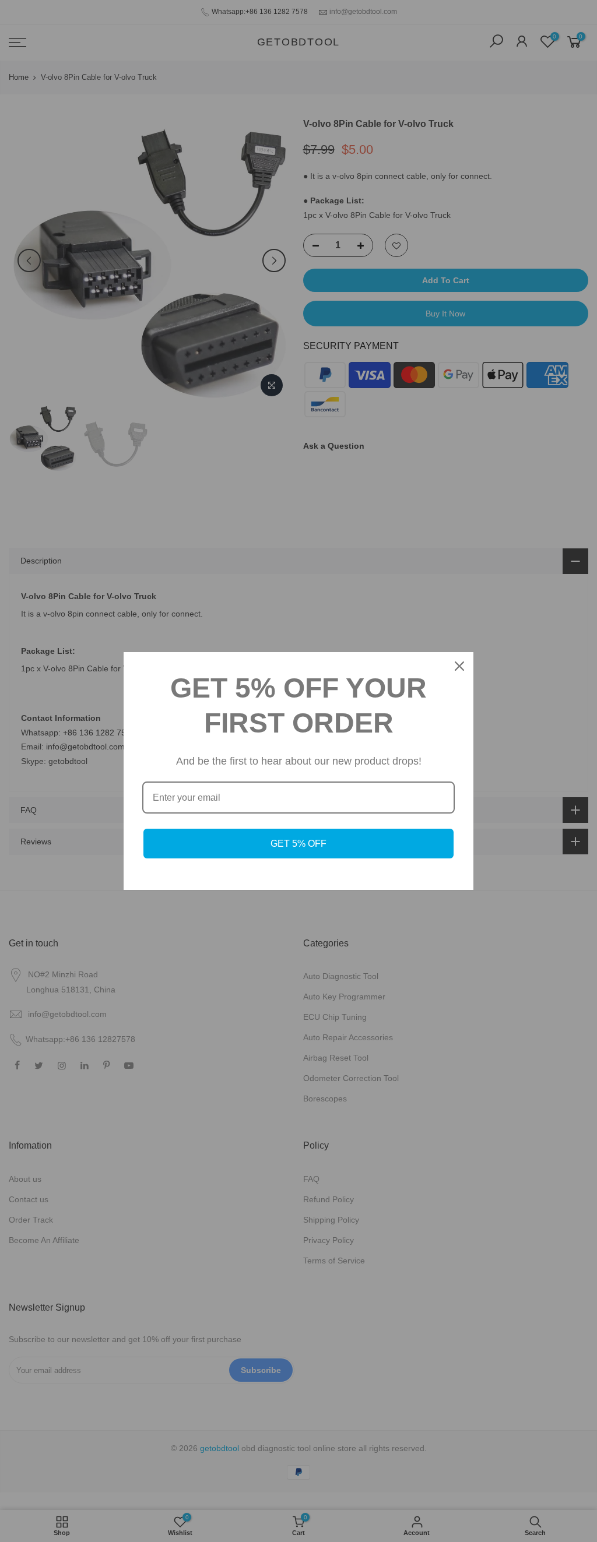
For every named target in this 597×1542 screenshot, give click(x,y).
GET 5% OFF (298, 844)
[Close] (459, 666)
